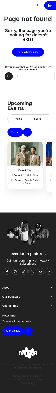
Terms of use (34, 376)
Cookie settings (28, 383)
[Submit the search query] (8, 76)
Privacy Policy (19, 376)
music (18, 118)
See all (15, 132)
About (6, 287)
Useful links (10, 305)
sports (38, 118)
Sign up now (13, 330)
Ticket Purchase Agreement (19, 379)
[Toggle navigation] (29, 5)
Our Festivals (11, 296)
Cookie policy (41, 379)
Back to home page (28, 52)
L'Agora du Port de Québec (27, 180)
